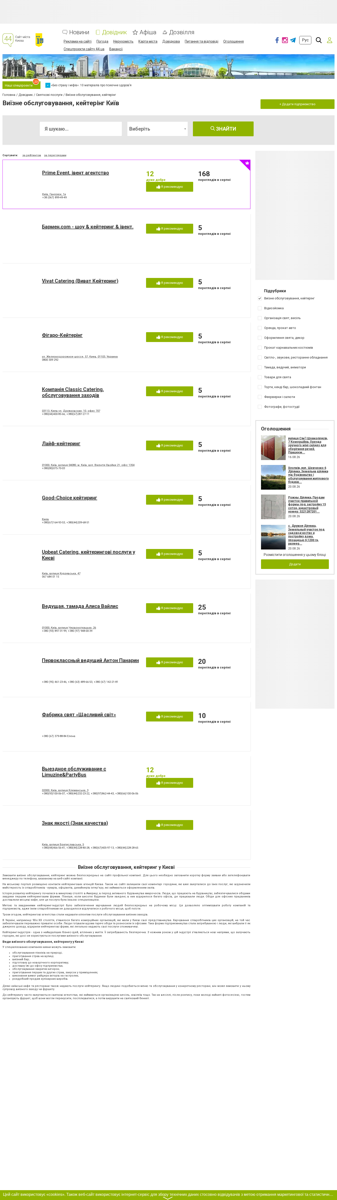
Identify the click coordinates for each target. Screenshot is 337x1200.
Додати (295, 564)
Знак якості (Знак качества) (75, 823)
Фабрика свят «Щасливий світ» (79, 715)
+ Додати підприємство (298, 104)
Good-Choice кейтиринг (69, 498)
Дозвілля (181, 32)
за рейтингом (31, 155)
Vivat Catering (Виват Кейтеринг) (80, 281)
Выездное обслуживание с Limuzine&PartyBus (74, 772)
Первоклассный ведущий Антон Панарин (90, 660)
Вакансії (116, 49)
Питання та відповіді (201, 41)
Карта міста (147, 41)
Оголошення (233, 41)
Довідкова (171, 41)
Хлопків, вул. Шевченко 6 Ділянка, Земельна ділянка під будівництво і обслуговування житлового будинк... (308, 475)
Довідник (114, 32)
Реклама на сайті (78, 41)
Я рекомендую (171, 187)
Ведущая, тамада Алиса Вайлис (80, 606)
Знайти (225, 129)
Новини (79, 32)
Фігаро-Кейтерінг (62, 335)
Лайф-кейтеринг (61, 443)
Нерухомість (123, 41)
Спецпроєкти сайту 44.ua (84, 49)
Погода (102, 41)
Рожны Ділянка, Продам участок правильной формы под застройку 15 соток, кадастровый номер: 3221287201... (307, 505)
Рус (305, 40)
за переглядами (55, 155)
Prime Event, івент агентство (75, 173)
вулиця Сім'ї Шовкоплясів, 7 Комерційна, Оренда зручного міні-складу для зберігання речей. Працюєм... (308, 445)
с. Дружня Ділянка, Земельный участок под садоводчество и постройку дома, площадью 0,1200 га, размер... (306, 534)
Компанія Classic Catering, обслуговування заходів (73, 392)
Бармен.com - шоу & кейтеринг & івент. (87, 227)
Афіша (148, 32)
